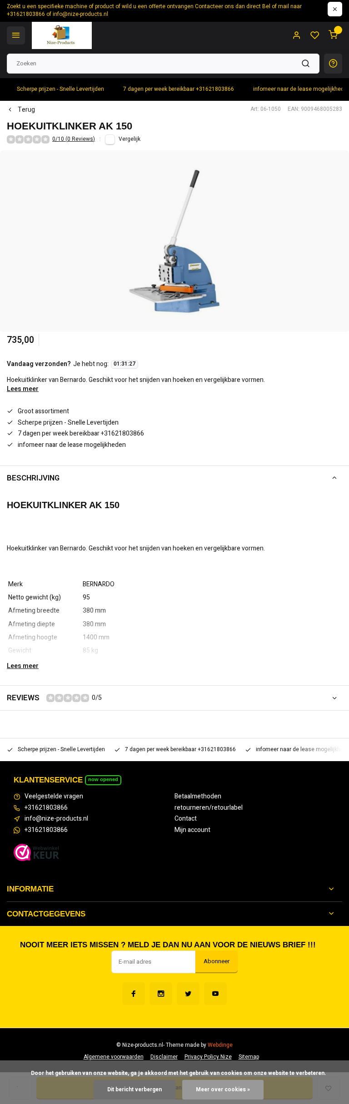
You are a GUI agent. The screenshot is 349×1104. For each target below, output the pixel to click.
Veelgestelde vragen (54, 796)
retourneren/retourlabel (208, 807)
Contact (185, 818)
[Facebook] (133, 993)
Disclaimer (164, 1057)
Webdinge (220, 1045)
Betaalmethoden (197, 796)
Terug (26, 109)
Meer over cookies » (223, 1090)
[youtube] (215, 993)
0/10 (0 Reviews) (73, 139)
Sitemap (249, 1057)
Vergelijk (129, 139)
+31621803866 (46, 807)
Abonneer (216, 961)
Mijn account (192, 830)
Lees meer (23, 389)
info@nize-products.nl (56, 818)
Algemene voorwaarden (114, 1057)
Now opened (103, 779)
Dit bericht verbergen (134, 1090)
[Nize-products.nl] (62, 35)
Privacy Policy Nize (208, 1057)
